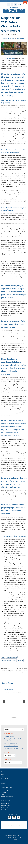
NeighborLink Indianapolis (8, 58)
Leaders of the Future (5, 778)
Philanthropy (20, 38)
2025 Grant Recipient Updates (10, 743)
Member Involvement (5, 805)
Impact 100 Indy (5, 34)
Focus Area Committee (17, 37)
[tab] (12, 717)
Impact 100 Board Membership (11, 746)
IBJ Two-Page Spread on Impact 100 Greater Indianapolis (21, 669)
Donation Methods (5, 809)
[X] (12, 4)
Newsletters (3, 792)
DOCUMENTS (14, 839)
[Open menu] (25, 2)
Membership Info (5, 803)
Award (3, 657)
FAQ (2, 781)
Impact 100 (20, 660)
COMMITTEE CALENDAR (13, 837)
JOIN (19, 4)
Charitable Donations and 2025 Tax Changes (13, 748)
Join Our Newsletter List (14, 825)
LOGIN (20, 835)
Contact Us (3, 783)
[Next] (24, 701)
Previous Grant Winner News (9, 40)
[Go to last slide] (4, 701)
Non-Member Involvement (7, 807)
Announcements (5, 37)
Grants (3, 38)
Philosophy (3, 776)
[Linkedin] (18, 817)
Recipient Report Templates (7, 796)
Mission (3, 774)
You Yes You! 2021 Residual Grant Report (7, 668)
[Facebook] (8, 4)
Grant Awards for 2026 (9, 736)
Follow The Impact (5, 790)
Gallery (2, 794)
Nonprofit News (10, 38)
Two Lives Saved (8, 689)
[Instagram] (15, 4)
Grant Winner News (6, 660)
